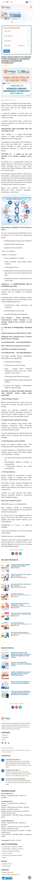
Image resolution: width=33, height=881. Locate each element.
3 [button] (11, 21)
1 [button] (8, 21)
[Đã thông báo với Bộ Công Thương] (6, 878)
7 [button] (19, 21)
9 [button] (23, 21)
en (30, 2)
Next (6, 51)
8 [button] (21, 21)
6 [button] (17, 21)
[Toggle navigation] (31, 7)
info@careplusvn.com (12, 874)
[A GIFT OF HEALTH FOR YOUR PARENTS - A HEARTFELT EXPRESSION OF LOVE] (16, 15)
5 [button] (15, 21)
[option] (16, 15)
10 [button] (24, 21)
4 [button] (13, 21)
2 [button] (9, 21)
